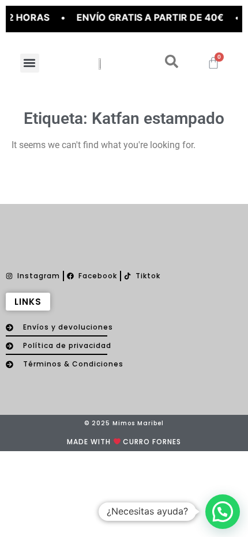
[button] (29, 63)
